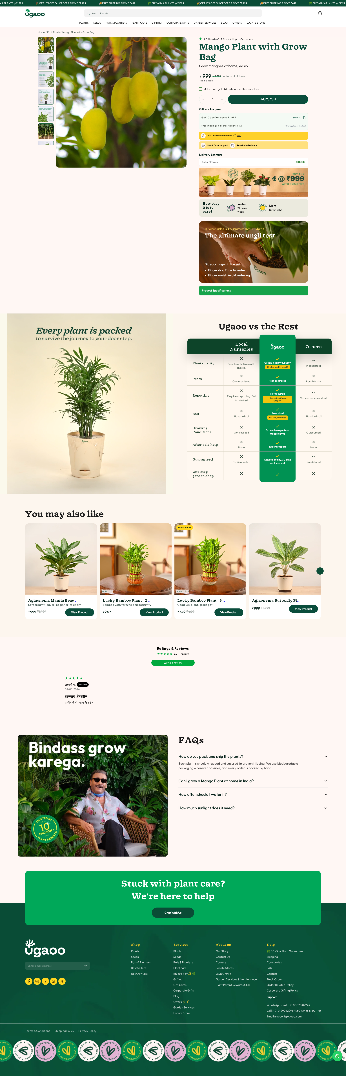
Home (41, 32)
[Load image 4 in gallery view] (46, 97)
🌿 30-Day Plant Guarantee (285, 951)
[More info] (234, 135)
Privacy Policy (87, 1031)
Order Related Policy (280, 985)
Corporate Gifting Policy (282, 990)
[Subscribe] (86, 966)
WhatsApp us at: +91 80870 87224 (288, 1005)
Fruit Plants (53, 32)
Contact (272, 973)
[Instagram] (37, 981)
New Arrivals (139, 973)
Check (300, 162)
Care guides (274, 962)
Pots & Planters (141, 962)
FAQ (269, 968)
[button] (201, 39)
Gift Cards (180, 985)
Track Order (274, 979)
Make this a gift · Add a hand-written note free (231, 89)
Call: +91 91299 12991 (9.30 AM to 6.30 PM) (294, 1010)
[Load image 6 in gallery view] (46, 131)
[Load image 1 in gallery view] (46, 45)
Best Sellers (138, 968)
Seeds (135, 957)
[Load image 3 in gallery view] (46, 79)
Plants (135, 951)
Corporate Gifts (183, 990)
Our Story (222, 951)
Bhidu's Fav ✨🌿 (184, 973)
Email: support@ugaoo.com (284, 1016)
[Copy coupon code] (304, 117)
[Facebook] (28, 981)
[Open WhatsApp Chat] (337, 1056)
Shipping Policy (64, 1031)
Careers (221, 962)
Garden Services (184, 1007)
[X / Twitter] (62, 981)
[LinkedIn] (53, 981)
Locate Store (181, 1013)
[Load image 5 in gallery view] (46, 114)
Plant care (180, 968)
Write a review (173, 662)
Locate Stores (225, 968)
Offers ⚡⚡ (181, 1002)
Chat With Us (173, 912)
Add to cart (268, 99)
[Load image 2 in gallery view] (46, 62)
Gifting (177, 979)
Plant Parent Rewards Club (233, 985)
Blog (176, 996)
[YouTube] (45, 981)
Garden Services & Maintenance (236, 979)
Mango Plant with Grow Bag (78, 32)
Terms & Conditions (37, 1031)
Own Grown (223, 973)
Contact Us (223, 957)
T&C (239, 136)
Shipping (272, 957)
